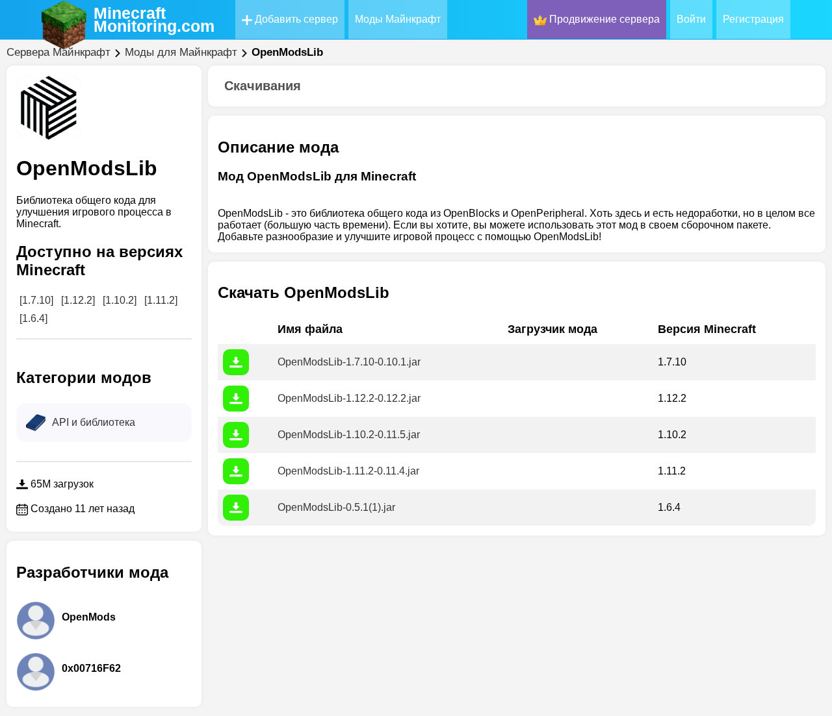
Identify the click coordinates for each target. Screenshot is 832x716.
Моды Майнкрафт (398, 19)
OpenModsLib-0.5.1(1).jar (336, 507)
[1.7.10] (36, 300)
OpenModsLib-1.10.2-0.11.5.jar (349, 434)
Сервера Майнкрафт (58, 52)
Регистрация (753, 19)
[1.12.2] (78, 300)
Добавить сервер (295, 19)
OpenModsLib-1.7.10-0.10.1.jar (349, 361)
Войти (691, 19)
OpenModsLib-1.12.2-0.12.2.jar (349, 398)
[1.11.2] (160, 300)
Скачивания (262, 86)
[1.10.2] (119, 300)
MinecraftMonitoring (154, 19)
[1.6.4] (33, 318)
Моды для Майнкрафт (181, 52)
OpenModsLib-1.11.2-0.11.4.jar (348, 470)
